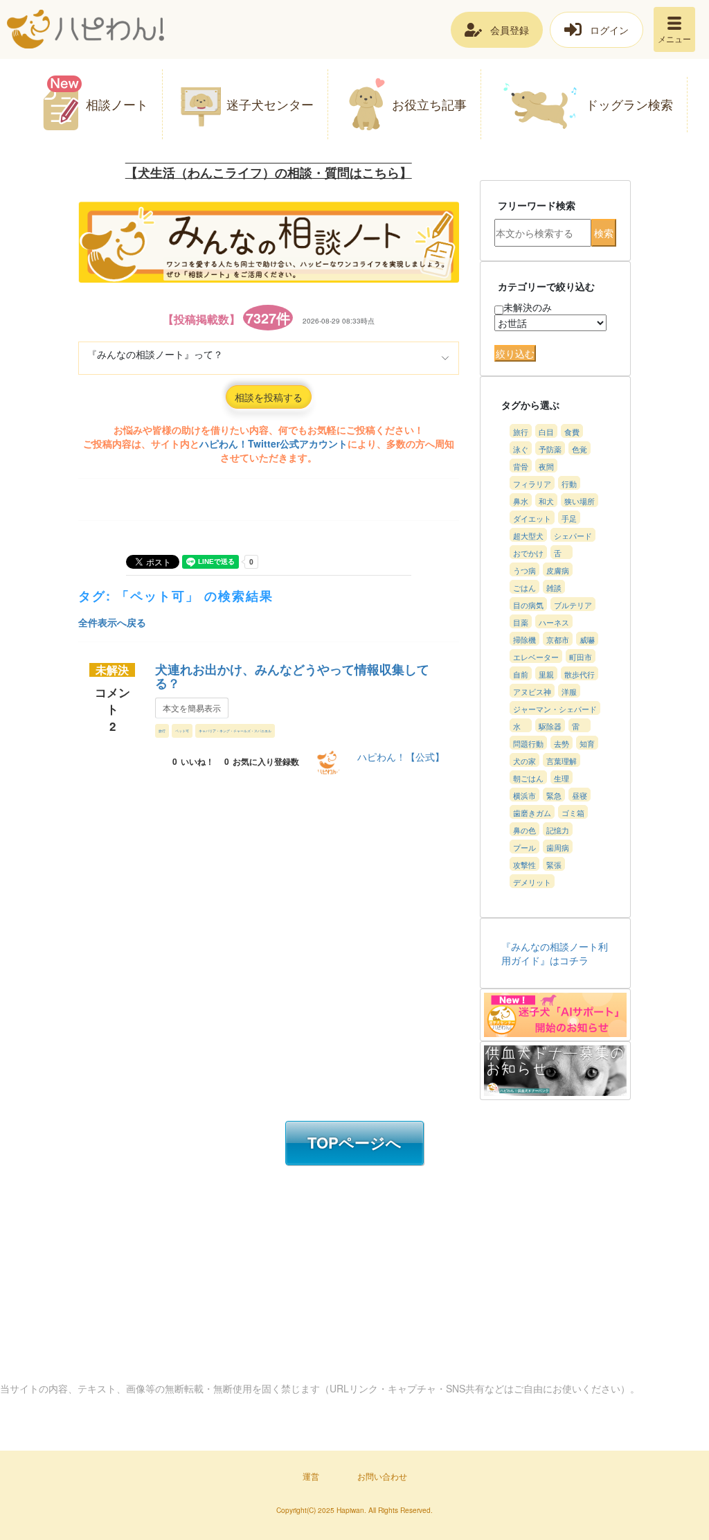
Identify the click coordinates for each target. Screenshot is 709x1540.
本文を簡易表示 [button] (192, 708)
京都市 (557, 639)
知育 (587, 743)
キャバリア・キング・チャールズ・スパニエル (235, 730)
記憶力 (557, 829)
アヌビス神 (532, 691)
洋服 (569, 691)
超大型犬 (528, 535)
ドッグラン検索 (629, 104)
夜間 (546, 466)
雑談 (554, 587)
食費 (572, 431)
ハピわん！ (85, 29)
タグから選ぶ (530, 404)
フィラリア (532, 483)
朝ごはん (528, 778)
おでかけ (528, 552)
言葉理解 (561, 760)
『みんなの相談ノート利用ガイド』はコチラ (554, 953)
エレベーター (536, 656)
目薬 (520, 622)
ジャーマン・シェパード (555, 708)
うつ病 (524, 570)
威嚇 (587, 639)
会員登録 (509, 30)
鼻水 (520, 500)
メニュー (674, 38)
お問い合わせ (382, 1476)
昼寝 (579, 795)
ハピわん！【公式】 (401, 756)
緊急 (554, 795)
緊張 (554, 864)
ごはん (524, 587)
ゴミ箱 (573, 812)
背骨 (520, 466)
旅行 (162, 730)
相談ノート (117, 104)
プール (524, 847)
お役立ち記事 (429, 104)
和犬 (546, 500)
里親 (546, 674)
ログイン (609, 30)
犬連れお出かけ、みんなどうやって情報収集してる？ (292, 676)
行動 (569, 483)
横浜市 (524, 795)
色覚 (579, 448)
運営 (311, 1476)
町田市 (580, 656)
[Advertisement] (259, 882)
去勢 (561, 743)
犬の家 (524, 760)
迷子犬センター (270, 104)
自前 (520, 674)
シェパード (573, 535)
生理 (561, 778)
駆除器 (550, 726)
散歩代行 (579, 674)
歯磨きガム (532, 812)
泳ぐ (520, 448)
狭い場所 (579, 500)
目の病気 (528, 604)
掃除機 (524, 639)
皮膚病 (557, 570)
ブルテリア (573, 604)
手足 (569, 518)
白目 (546, 431)
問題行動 (528, 743)
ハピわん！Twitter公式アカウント (273, 443)
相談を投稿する (269, 397)
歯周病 (557, 847)
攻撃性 (524, 864)
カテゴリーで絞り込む (546, 286)
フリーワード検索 (536, 205)
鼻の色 (524, 829)
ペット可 (182, 730)
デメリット (532, 881)
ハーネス (554, 622)
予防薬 (550, 448)
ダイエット (532, 518)
